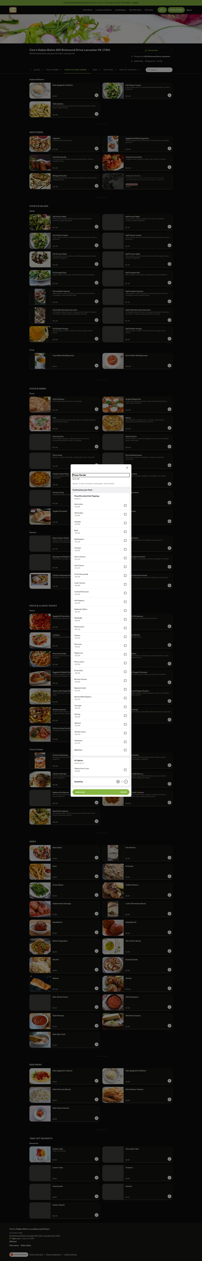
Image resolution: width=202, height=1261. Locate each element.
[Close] (127, 467)
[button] (101, 792)
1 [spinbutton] (122, 781)
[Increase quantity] (126, 782)
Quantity (78, 781)
